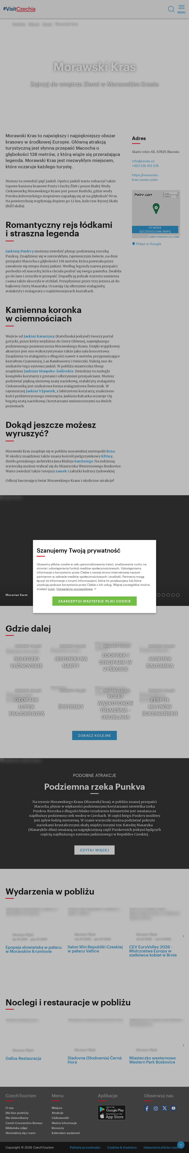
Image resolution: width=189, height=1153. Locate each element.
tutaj (51, 588)
